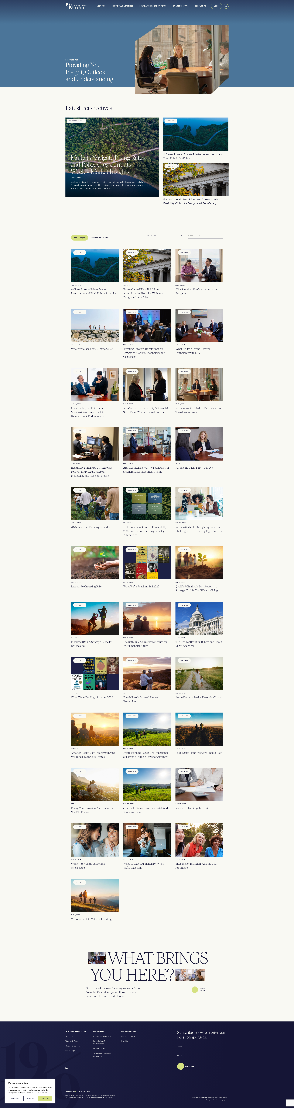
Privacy (82, 1095)
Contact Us (200, 6)
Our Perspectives (181, 6)
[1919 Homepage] (77, 8)
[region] (30, 1091)
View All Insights (79, 238)
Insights (124, 1041)
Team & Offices (71, 1041)
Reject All (30, 1098)
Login (216, 6)
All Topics (151, 236)
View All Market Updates (100, 238)
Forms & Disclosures (92, 1095)
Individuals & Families (122, 6)
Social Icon (66, 1068)
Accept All (44, 1098)
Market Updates (128, 1036)
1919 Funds (70, 1091)
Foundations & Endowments (153, 6)
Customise (15, 1098)
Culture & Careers (72, 1046)
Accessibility (105, 1095)
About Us (101, 6)
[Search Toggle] (226, 8)
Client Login (70, 1051)
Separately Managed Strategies (102, 1054)
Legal (77, 1095)
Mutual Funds (99, 1049)
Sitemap (112, 1095)
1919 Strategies (84, 1091)
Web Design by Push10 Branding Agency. (216, 1100)
